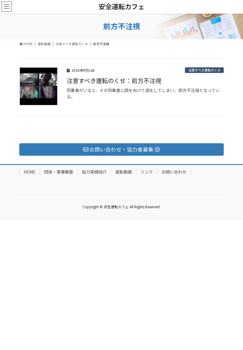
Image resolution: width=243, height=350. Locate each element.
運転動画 (123, 172)
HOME (30, 172)
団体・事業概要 (58, 172)
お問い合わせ (174, 172)
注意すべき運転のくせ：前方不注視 (114, 80)
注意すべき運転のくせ (204, 70)
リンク (146, 172)
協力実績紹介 (94, 172)
